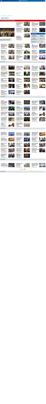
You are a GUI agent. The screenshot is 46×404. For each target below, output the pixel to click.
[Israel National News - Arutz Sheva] (23, 0)
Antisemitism (34, 41)
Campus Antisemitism (34, 36)
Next (24, 169)
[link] (7, 32)
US (41, 41)
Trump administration (34, 39)
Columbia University (42, 36)
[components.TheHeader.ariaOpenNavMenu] (7, 0)
